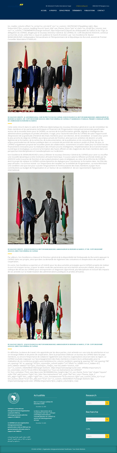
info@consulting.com (82, 6)
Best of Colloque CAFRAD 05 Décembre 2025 (43, 403)
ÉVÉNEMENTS (77, 11)
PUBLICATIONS (89, 11)
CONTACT (101, 11)
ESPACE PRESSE (64, 11)
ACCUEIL (44, 11)
